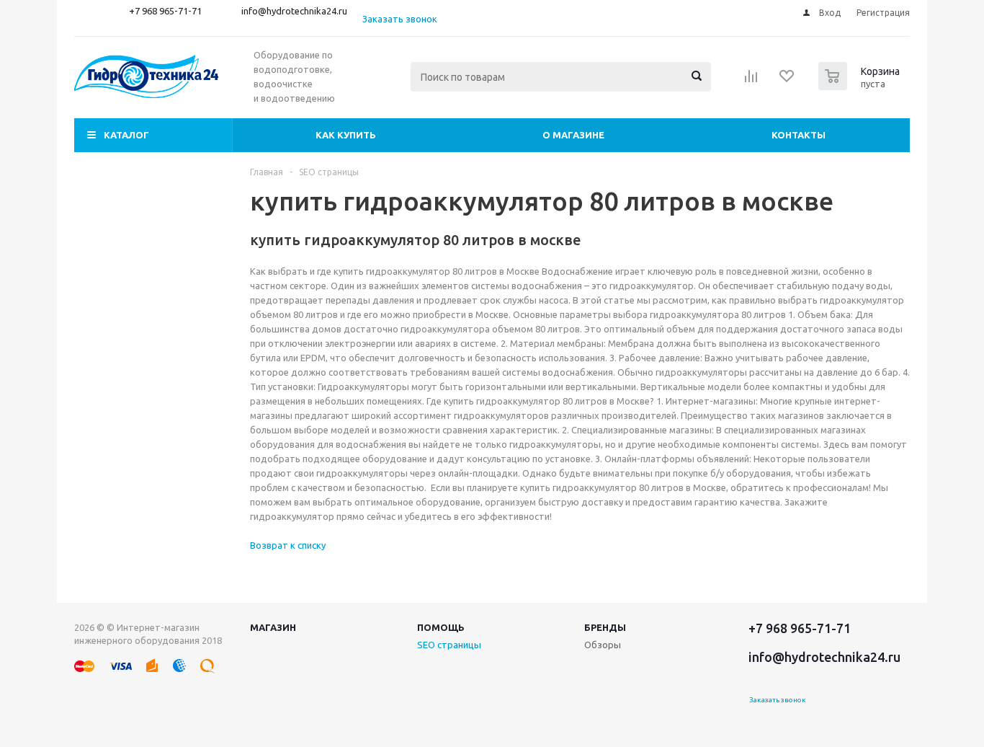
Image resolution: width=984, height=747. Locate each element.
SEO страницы (449, 645)
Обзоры (602, 645)
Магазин (273, 627)
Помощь (441, 627)
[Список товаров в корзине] (861, 86)
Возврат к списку (288, 545)
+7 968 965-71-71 (165, 11)
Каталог (126, 135)
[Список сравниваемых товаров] (751, 81)
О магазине (573, 135)
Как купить (346, 135)
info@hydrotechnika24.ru (294, 11)
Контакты (798, 135)
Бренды (605, 627)
